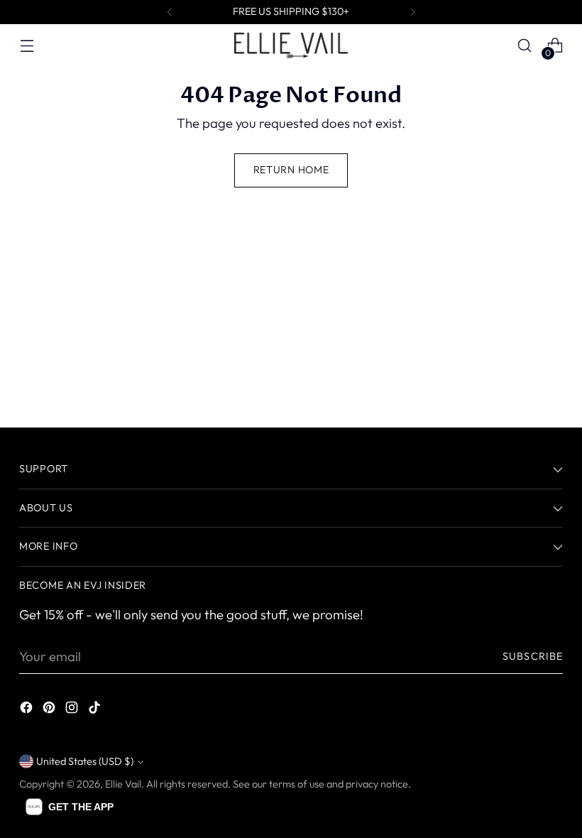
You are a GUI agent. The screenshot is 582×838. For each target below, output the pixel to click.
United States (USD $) (84, 761)
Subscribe (533, 656)
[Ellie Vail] (291, 45)
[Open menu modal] (26, 45)
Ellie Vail (123, 784)
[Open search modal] (524, 45)
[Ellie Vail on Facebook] (27, 710)
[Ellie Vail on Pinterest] (50, 710)
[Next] (412, 12)
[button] (69, 807)
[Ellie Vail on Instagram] (73, 710)
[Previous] (169, 12)
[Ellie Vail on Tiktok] (95, 710)
